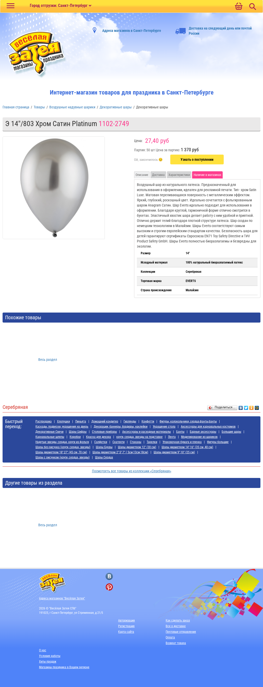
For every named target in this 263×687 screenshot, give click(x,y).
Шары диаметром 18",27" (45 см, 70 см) (61, 452)
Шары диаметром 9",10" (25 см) (174, 452)
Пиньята (80, 421)
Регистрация (126, 626)
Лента (172, 437)
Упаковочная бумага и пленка (182, 442)
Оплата (170, 637)
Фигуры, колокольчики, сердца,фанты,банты (188, 421)
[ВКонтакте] (240, 406)
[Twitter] (246, 406)
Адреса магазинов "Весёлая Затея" (62, 598)
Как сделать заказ (178, 620)
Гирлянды (130, 421)
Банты (180, 432)
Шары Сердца (104, 457)
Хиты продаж (47, 661)
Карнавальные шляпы (49, 437)
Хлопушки (63, 421)
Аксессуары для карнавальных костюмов (208, 426)
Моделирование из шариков (199, 437)
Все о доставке (176, 626)
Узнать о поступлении (197, 159)
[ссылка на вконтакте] (109, 576)
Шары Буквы (104, 447)
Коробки (75, 437)
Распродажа (43, 421)
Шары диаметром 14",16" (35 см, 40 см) (187, 447)
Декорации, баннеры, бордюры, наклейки (120, 426)
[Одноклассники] (251, 406)
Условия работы (49, 656)
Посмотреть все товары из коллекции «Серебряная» (131, 471)
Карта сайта (126, 632)
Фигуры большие (218, 442)
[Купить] (148, 160)
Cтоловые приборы (104, 432)
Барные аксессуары (203, 432)
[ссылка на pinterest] (109, 587)
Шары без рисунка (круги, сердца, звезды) (62, 447)
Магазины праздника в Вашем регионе (64, 667)
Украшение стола (164, 426)
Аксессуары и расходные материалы (146, 432)
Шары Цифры (78, 432)
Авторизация (126, 620)
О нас (42, 650)
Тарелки (152, 442)
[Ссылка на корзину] (238, 7)
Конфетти (148, 421)
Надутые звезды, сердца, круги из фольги (62, 442)
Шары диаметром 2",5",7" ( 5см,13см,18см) (120, 452)
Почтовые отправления (181, 632)
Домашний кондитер (104, 421)
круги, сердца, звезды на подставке (139, 437)
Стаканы (135, 442)
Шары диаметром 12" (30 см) (137, 447)
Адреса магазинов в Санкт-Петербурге (131, 31)
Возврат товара (176, 643)
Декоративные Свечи (49, 432)
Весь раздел (47, 359)
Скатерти (118, 442)
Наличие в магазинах (207, 175)
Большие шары (231, 432)
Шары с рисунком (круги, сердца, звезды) (62, 457)
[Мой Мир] (257, 406)
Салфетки (100, 442)
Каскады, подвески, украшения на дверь (61, 426)
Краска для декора (98, 437)
